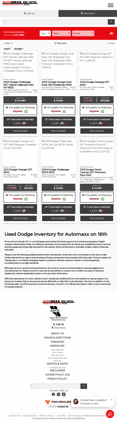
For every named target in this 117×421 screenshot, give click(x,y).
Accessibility (30, 416)
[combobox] (45, 33)
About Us (57, 333)
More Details (20, 131)
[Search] (111, 22)
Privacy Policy (57, 379)
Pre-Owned (57, 353)
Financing (57, 342)
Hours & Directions (57, 337)
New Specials (57, 355)
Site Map (61, 416)
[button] (20, 109)
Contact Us (15, 416)
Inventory (57, 346)
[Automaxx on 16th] (20, 3)
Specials (57, 361)
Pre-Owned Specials (57, 358)
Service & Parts (57, 364)
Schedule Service (57, 368)
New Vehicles (57, 350)
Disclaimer (57, 370)
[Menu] (111, 5)
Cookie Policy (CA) (57, 374)
